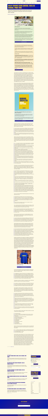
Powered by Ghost (39, 413)
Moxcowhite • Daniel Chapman (11, 14)
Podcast (27, 413)
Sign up (18, 413)
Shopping (25, 413)
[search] (34, 381)
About (22, 413)
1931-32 (13, 346)
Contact (29, 413)
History (15, 14)
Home (20, 413)
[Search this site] (7, 1)
